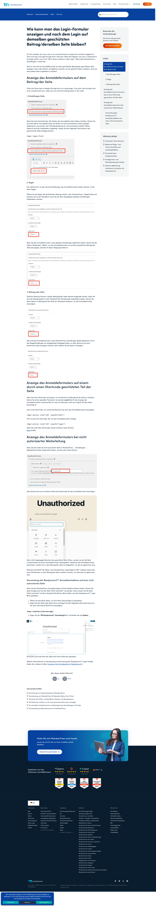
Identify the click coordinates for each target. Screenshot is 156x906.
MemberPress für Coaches (85, 848)
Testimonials (31, 818)
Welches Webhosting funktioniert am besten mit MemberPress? (114, 168)
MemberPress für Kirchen (85, 858)
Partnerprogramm (32, 820)
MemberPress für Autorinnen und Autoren (89, 841)
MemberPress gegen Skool (85, 813)
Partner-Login (31, 823)
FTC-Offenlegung (112, 885)
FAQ (111, 823)
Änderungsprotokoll (115, 825)
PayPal (61, 825)
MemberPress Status (115, 816)
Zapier (61, 830)
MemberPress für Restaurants (86, 827)
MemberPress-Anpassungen (117, 820)
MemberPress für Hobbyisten (86, 863)
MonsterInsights (64, 823)
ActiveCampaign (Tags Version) (67, 811)
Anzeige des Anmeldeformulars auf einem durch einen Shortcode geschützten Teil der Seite (114, 93)
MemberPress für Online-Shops (87, 867)
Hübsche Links (113, 830)
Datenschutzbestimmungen (68, 885)
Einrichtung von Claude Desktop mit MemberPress (47, 693)
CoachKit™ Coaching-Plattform (48, 813)
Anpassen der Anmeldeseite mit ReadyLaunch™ (65, 664)
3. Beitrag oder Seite (112, 84)
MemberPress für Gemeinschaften (87, 853)
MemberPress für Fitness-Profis (87, 832)
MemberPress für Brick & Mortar (87, 872)
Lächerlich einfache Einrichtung (48, 820)
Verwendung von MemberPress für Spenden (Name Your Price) (51, 696)
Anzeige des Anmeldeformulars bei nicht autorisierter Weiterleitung (114, 105)
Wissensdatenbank (115, 813)
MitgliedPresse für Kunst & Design (87, 860)
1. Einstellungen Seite (112, 74)
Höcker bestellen (45, 825)
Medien (30, 816)
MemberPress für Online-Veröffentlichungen (90, 837)
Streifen (62, 827)
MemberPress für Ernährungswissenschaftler (90, 851)
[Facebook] (119, 881)
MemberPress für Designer (85, 865)
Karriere (30, 813)
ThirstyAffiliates (114, 832)
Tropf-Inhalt (44, 823)
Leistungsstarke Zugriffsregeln (48, 818)
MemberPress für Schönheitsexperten (88, 830)
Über (29, 811)
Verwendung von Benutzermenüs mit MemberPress (47, 708)
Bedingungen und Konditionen (96, 885)
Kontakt (30, 827)
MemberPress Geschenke (66, 820)
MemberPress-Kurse (65, 818)
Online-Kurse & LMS (46, 811)
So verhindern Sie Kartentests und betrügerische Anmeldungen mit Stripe (55, 705)
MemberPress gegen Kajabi (86, 811)
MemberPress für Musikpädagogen (87, 846)
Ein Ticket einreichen (112, 46)
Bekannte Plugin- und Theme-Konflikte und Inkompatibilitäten (113, 147)
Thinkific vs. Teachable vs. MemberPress (89, 818)
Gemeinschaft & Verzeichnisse (48, 816)
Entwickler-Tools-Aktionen (114, 141)
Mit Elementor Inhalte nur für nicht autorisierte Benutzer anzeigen (52, 702)
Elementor (62, 816)
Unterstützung (113, 811)
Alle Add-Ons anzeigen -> (66, 832)
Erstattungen (82, 885)
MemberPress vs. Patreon (85, 823)
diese (29, 430)
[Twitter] (115, 881)
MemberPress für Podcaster (86, 834)
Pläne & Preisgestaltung (116, 818)
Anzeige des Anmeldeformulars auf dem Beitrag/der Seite (113, 66)
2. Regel (108, 79)
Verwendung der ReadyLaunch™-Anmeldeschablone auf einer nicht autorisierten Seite (114, 118)
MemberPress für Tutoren (85, 844)
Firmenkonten (44, 827)
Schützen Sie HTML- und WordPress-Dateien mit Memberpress (51, 699)
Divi (61, 813)
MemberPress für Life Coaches (86, 839)
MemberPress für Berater (85, 855)
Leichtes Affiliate (114, 827)
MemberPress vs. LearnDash (86, 816)
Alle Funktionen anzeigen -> (48, 830)
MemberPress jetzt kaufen (48, 752)
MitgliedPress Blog (32, 825)
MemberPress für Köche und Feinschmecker (90, 825)
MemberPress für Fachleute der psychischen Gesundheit (93, 870)
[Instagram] (123, 881)
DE (33, 803)
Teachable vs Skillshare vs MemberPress (89, 820)
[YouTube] (127, 881)
